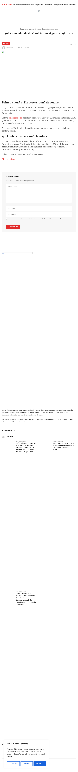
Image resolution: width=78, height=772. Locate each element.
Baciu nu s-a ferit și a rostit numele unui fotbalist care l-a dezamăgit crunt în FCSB (63, 446)
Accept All (39, 763)
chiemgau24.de (15, 118)
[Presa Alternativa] (39, 11)
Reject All (26, 763)
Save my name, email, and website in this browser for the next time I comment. (34, 219)
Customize (13, 763)
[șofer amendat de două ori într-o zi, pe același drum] (39, 73)
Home (22, 29)
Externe (6, 43)
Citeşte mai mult (9, 159)
